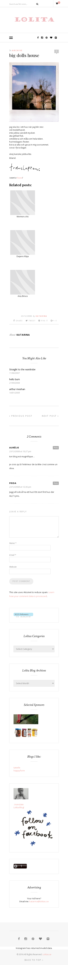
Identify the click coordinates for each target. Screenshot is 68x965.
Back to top (33, 960)
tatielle (17, 767)
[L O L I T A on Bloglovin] (23, 616)
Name (12, 543)
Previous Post (21, 416)
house (19, 177)
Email (12, 554)
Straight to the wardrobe (22, 369)
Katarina (41, 316)
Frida (12, 483)
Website (13, 566)
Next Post (50, 416)
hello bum (14, 379)
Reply (56, 447)
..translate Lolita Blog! (19, 806)
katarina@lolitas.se (39, 901)
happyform (19, 770)
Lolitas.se (47, 954)
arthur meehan (17, 389)
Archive (17, 50)
